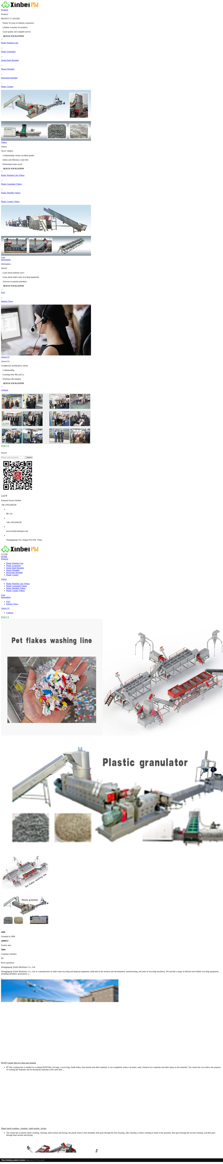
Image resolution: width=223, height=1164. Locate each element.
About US (5, 357)
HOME (4, 556)
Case (3, 257)
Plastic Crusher (12, 575)
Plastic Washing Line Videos (18, 584)
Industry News (12, 604)
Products (4, 10)
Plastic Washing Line (14, 563)
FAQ (8, 602)
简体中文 (5, 446)
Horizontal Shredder (14, 572)
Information (6, 259)
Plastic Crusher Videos (15, 590)
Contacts (9, 613)
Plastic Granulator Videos (16, 586)
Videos (4, 142)
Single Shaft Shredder (15, 568)
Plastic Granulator (13, 565)
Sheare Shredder (13, 570)
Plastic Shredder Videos (16, 588)
